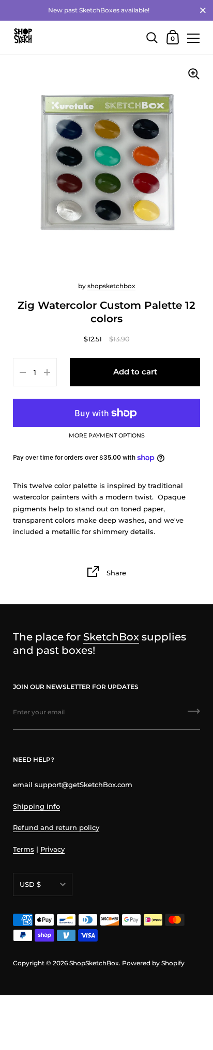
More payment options (107, 436)
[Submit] (194, 715)
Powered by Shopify (153, 963)
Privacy (52, 849)
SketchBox (111, 636)
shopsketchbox (111, 286)
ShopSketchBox (94, 963)
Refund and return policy (56, 827)
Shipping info (36, 806)
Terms (23, 849)
